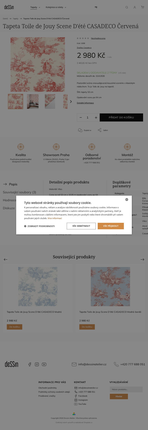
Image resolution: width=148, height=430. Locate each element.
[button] (39, 226)
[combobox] (126, 199)
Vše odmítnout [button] (81, 226)
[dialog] (74, 215)
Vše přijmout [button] (110, 226)
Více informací (55, 218)
